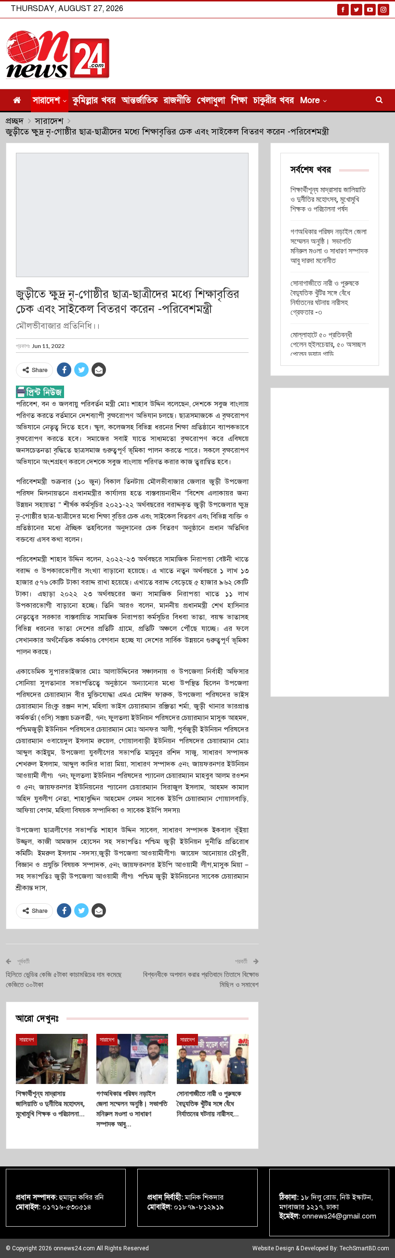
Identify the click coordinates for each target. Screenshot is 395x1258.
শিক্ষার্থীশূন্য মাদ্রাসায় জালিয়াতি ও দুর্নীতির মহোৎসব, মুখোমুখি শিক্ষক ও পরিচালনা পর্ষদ (328, 199)
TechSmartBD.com (364, 1248)
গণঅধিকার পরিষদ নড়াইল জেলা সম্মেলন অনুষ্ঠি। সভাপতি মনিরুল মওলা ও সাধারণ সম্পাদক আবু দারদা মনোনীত (329, 246)
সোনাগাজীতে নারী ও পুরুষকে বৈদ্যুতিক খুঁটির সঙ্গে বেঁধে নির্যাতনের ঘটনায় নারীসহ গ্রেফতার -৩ (324, 298)
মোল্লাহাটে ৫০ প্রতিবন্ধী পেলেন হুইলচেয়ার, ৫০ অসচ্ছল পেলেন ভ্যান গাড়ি (328, 344)
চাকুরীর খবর (273, 100)
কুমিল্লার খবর (94, 100)
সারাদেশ (46, 100)
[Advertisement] (329, 542)
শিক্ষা (239, 100)
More (310, 100)
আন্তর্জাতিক (140, 100)
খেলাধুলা (211, 100)
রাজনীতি (177, 100)
